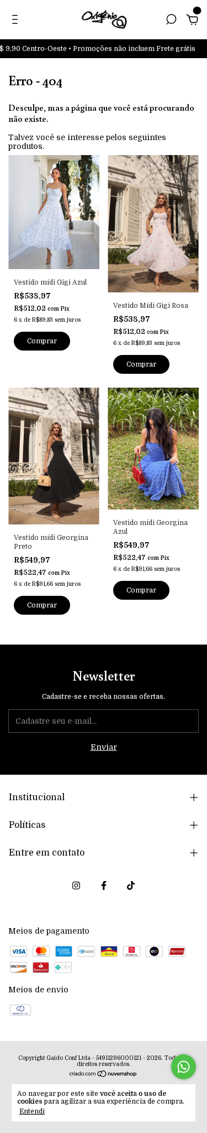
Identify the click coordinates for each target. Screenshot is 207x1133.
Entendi (32, 1111)
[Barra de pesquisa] (171, 21)
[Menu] (16, 21)
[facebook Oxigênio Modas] (103, 885)
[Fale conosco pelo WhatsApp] (183, 1066)
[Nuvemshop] (103, 1074)
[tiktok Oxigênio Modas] (130, 885)
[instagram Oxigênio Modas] (76, 885)
